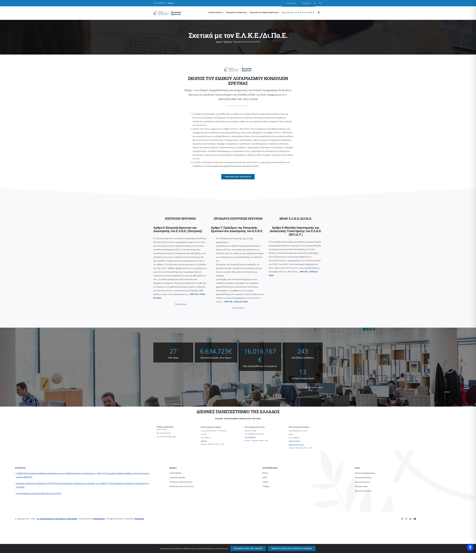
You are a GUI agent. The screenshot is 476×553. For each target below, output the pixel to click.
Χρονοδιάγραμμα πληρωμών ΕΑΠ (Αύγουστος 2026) (38, 493)
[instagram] (406, 519)
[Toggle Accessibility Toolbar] (470, 547)
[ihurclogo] (238, 68)
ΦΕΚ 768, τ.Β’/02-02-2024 (236, 301)
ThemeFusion (99, 519)
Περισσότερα (180, 304)
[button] (319, 12)
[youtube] (415, 519)
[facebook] (402, 519)
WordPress (139, 519)
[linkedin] (410, 519)
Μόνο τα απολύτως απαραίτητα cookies (291, 548)
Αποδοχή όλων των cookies (248, 548)
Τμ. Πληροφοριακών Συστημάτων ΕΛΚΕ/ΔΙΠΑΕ (57, 519)
